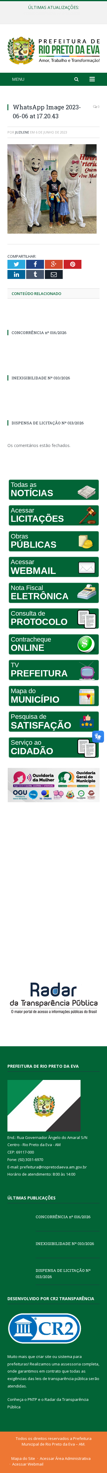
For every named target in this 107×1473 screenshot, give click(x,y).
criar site (43, 1356)
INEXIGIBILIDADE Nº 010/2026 (52, 13)
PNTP (32, 1399)
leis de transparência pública (61, 1378)
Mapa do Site (23, 1458)
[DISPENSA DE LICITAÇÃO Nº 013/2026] (53, 412)
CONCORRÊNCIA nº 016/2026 (39, 332)
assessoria (71, 1364)
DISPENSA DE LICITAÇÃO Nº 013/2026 (48, 423)
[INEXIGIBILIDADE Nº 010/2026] (53, 367)
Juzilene (22, 132)
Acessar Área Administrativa (65, 1458)
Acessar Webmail (27, 1464)
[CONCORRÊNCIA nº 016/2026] (53, 321)
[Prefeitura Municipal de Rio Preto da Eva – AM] (53, 49)
